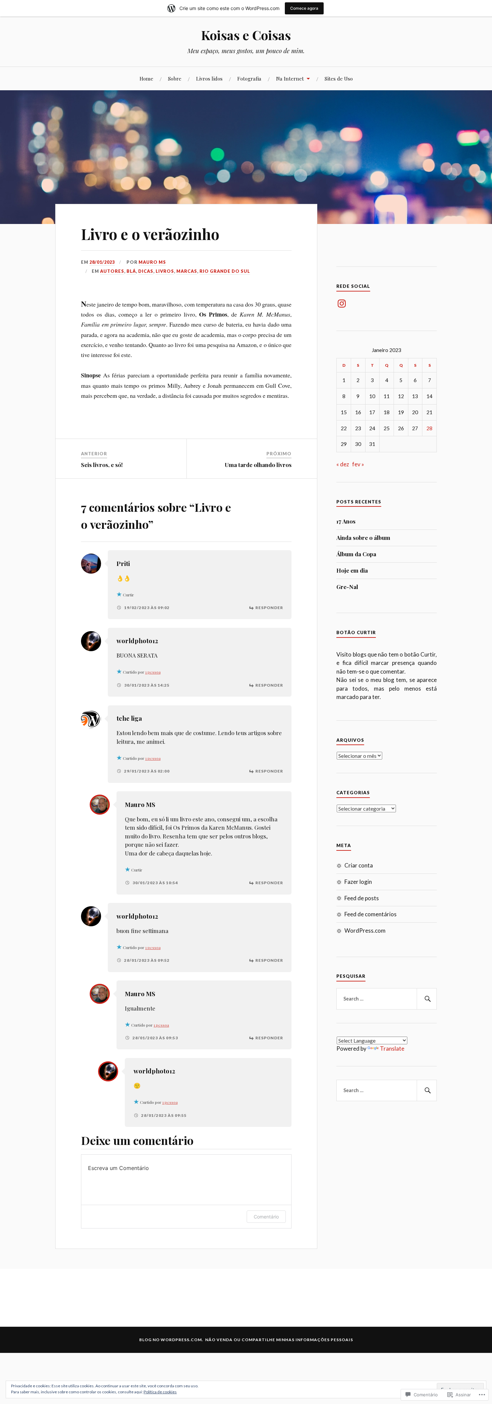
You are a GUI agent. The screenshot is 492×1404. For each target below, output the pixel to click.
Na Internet (290, 78)
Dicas (145, 271)
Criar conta (358, 865)
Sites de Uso (339, 78)
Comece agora (304, 8)
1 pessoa (153, 672)
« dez (342, 464)
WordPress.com (365, 930)
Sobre (174, 78)
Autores (112, 271)
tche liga (129, 718)
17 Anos (345, 521)
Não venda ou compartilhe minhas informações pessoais (279, 1339)
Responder (269, 607)
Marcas (186, 271)
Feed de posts (361, 898)
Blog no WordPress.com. (171, 1339)
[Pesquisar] (427, 999)
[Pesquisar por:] (386, 999)
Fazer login (358, 881)
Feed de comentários (370, 914)
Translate (392, 1048)
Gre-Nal (347, 586)
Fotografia (249, 78)
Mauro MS (152, 262)
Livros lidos (209, 78)
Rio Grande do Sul (224, 271)
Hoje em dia (352, 570)
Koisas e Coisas (246, 34)
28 (429, 428)
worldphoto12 (137, 640)
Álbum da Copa (356, 554)
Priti (123, 563)
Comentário (266, 1216)
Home (146, 78)
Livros (165, 271)
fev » (358, 464)
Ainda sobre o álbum (363, 537)
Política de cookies (160, 1391)
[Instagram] (341, 303)
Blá (131, 271)
